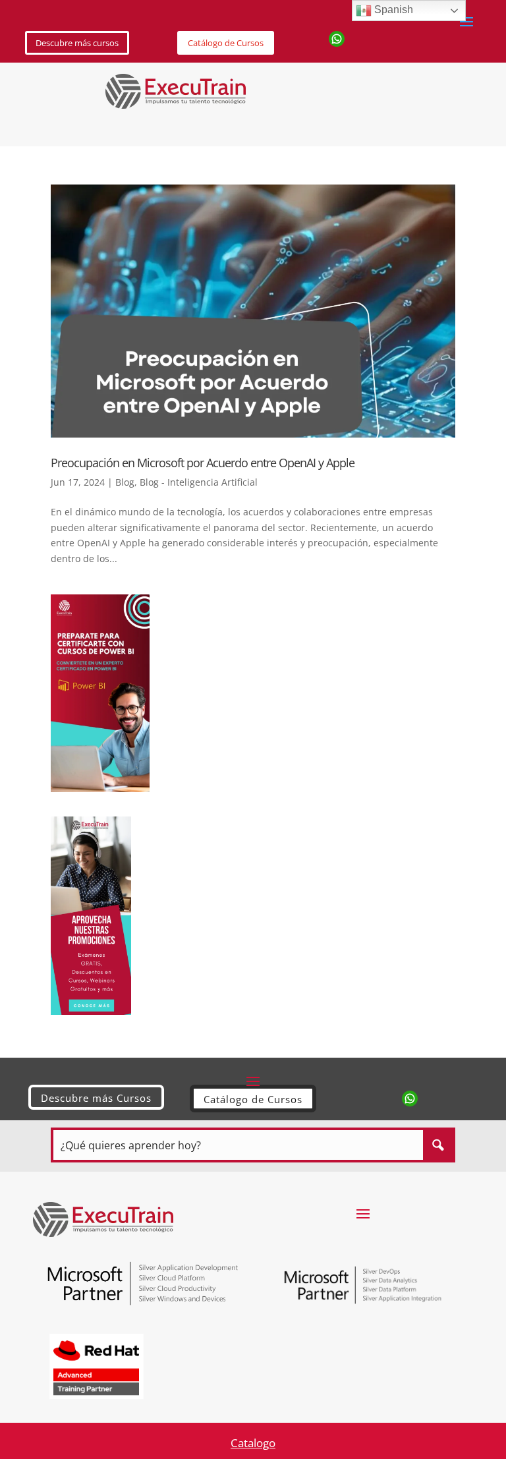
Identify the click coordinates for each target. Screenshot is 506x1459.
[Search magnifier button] (438, 1145)
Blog (124, 482)
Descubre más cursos (77, 43)
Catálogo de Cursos (226, 43)
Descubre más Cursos (96, 1097)
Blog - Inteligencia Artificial (199, 482)
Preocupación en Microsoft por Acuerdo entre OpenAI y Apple (202, 463)
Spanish (392, 9)
